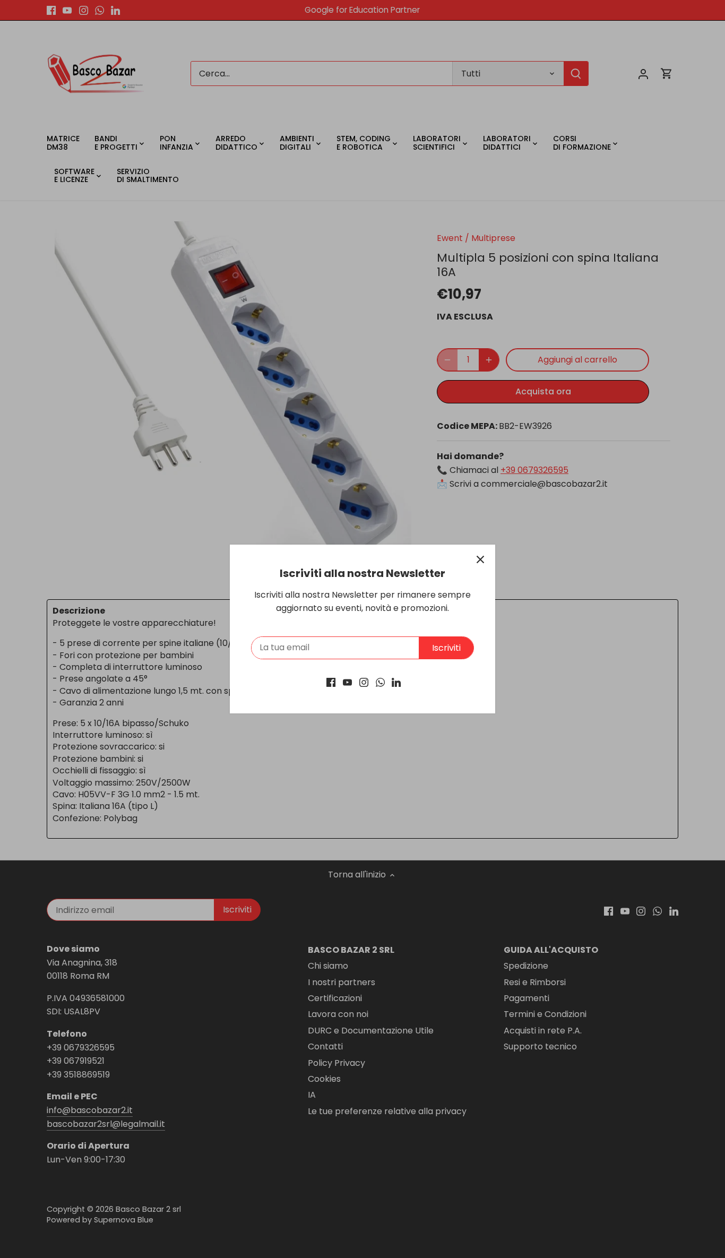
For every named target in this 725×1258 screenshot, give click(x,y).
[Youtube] (347, 682)
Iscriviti (446, 648)
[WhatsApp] (380, 682)
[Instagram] (363, 682)
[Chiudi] (480, 559)
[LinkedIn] (396, 682)
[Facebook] (330, 682)
